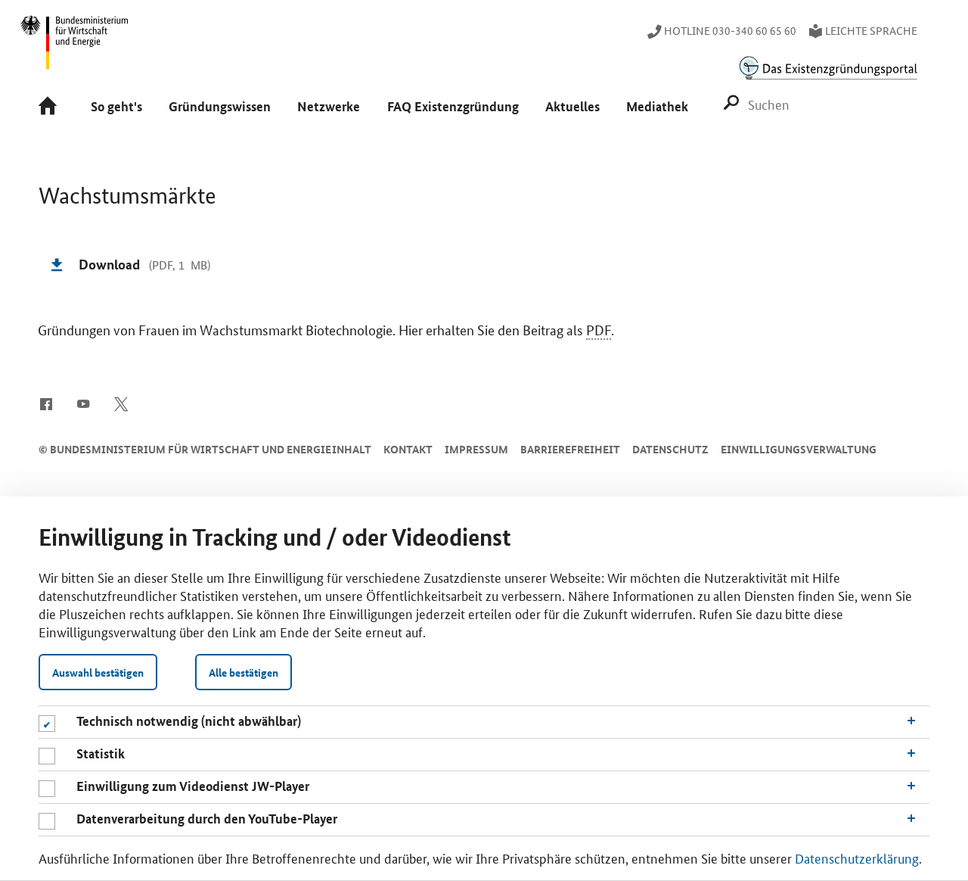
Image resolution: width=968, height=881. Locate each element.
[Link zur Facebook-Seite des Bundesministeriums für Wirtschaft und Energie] (46, 402)
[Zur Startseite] (52, 107)
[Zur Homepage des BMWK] (74, 49)
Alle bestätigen (243, 672)
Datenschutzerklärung (857, 857)
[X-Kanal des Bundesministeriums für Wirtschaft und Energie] (121, 402)
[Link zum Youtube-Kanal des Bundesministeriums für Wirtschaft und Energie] (83, 402)
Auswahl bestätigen (98, 672)
